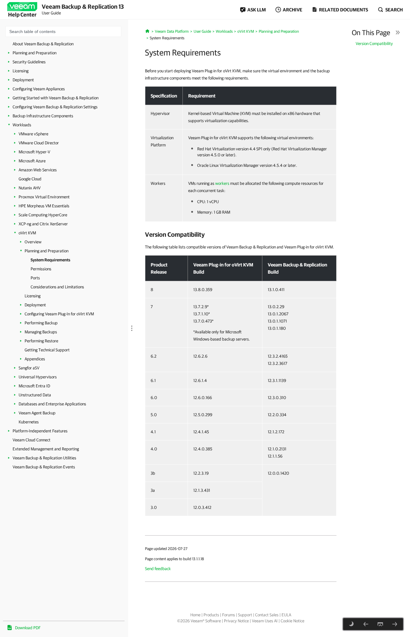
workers (222, 183)
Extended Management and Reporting (46, 448)
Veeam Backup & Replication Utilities (44, 457)
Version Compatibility (374, 43)
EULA (286, 614)
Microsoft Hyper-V (34, 151)
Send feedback (158, 568)
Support (245, 614)
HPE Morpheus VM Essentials (44, 205)
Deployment (23, 79)
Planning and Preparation (34, 52)
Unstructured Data (35, 394)
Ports (35, 277)
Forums (228, 614)
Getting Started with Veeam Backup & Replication (55, 97)
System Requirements (50, 259)
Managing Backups (41, 331)
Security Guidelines (29, 61)
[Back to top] (380, 624)
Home (195, 614)
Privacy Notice (236, 620)
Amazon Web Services (38, 169)
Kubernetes (29, 421)
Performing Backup (41, 322)
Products (211, 614)
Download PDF (28, 627)
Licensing (21, 70)
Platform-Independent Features (40, 430)
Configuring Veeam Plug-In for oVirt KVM (59, 313)
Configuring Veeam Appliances (39, 88)
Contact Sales (267, 614)
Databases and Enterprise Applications (52, 403)
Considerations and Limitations (57, 286)
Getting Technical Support (47, 349)
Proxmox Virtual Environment (44, 196)
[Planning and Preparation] (365, 624)
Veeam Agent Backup (37, 412)
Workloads (22, 124)
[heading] (240, 234)
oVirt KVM (27, 232)
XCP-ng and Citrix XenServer (43, 223)
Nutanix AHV (30, 187)
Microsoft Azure (32, 160)
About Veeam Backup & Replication (43, 43)
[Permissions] (394, 624)
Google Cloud (30, 178)
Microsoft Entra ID (34, 385)
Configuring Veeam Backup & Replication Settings (55, 106)
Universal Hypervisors (38, 376)
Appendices (35, 358)
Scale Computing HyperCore (43, 214)
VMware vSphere (33, 133)
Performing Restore (41, 340)
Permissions (41, 268)
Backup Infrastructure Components (43, 115)
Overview (33, 241)
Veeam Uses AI (265, 620)
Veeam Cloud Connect (31, 439)
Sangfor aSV (29, 367)
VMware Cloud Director (39, 142)
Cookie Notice (292, 620)
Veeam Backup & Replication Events (44, 466)
